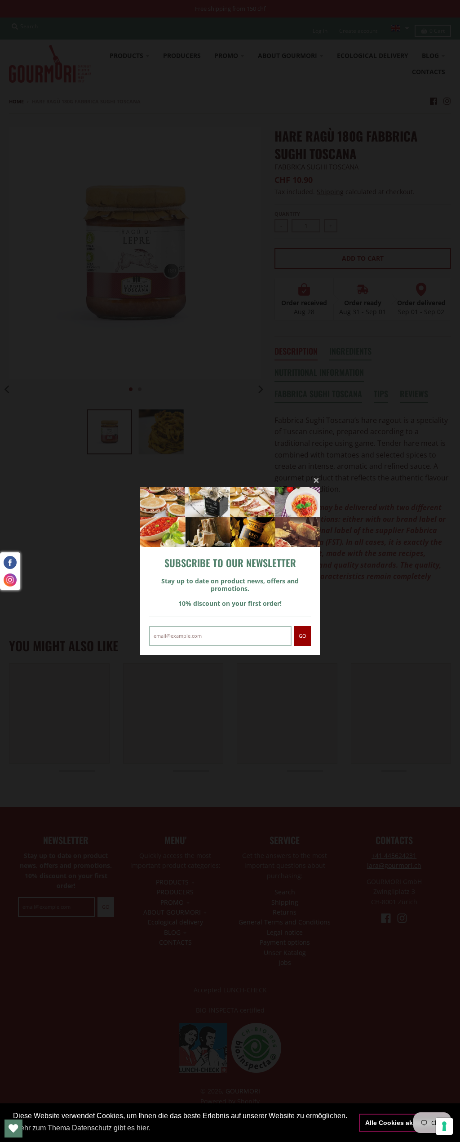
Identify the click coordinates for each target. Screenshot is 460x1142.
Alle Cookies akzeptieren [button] (403, 1122)
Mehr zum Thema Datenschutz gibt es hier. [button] (82, 1128)
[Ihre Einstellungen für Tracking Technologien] (444, 1126)
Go (302, 635)
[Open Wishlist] (13, 1129)
